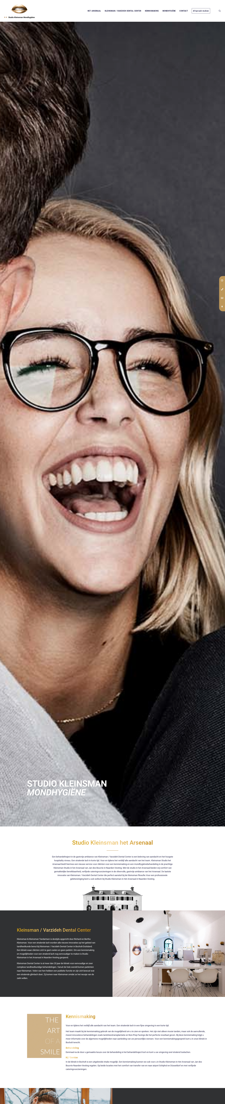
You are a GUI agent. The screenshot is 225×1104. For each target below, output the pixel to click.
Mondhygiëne (169, 11)
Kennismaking (152, 11)
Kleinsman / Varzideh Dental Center (123, 11)
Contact (183, 11)
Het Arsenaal (94, 11)
